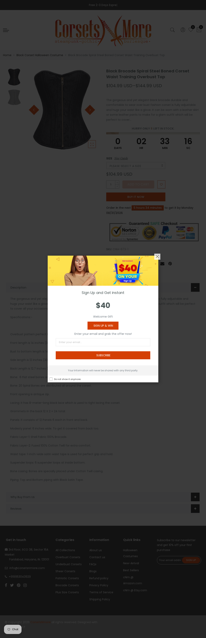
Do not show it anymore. (67, 379)
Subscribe (103, 355)
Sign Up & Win (103, 326)
